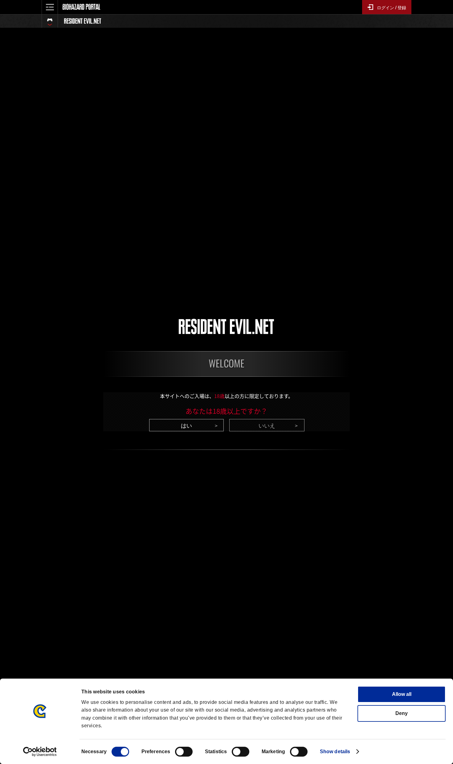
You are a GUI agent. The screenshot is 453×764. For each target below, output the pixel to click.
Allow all (401, 694)
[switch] (184, 752)
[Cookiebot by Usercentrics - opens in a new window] (40, 752)
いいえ (267, 425)
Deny (401, 713)
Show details (335, 751)
